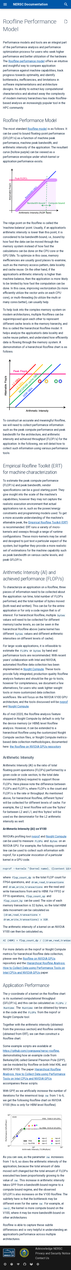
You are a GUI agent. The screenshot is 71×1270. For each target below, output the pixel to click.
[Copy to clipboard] (67, 868)
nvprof (64, 702)
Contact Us (42, 1258)
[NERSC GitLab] (31, 1264)
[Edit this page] (66, 21)
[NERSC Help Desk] (12, 1264)
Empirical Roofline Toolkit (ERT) (48, 522)
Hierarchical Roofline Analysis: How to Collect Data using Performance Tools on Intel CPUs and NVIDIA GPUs (34, 967)
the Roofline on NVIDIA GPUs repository (35, 746)
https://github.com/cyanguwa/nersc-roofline (31, 1051)
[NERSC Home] (5, 1264)
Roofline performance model (26, 61)
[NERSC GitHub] (25, 1264)
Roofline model (37, 129)
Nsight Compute (33, 669)
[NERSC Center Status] (18, 1264)
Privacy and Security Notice (52, 1253)
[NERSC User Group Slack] (38, 1264)
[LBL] (9, 1258)
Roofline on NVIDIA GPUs (39, 958)
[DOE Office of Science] (24, 1258)
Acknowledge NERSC (48, 1248)
